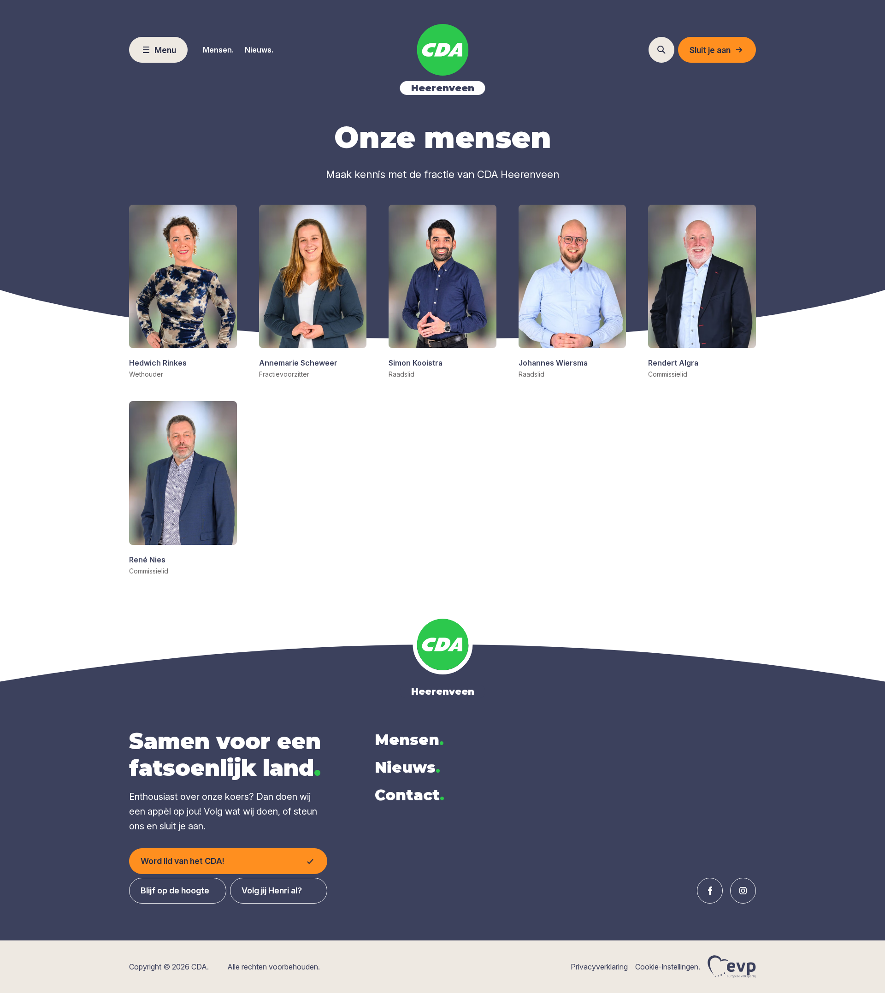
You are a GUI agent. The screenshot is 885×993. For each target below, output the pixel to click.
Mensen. (218, 49)
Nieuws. (259, 49)
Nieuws (407, 767)
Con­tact (409, 795)
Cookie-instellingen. (667, 966)
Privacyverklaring (599, 966)
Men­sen (409, 740)
